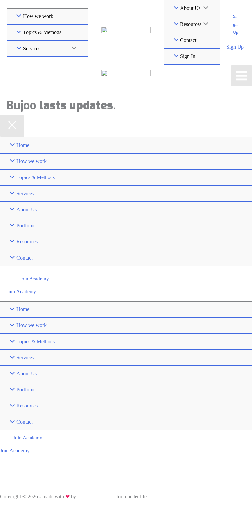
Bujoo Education (96, 496)
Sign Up (235, 47)
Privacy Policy (13, 509)
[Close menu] (12, 126)
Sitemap (33, 509)
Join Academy (21, 291)
